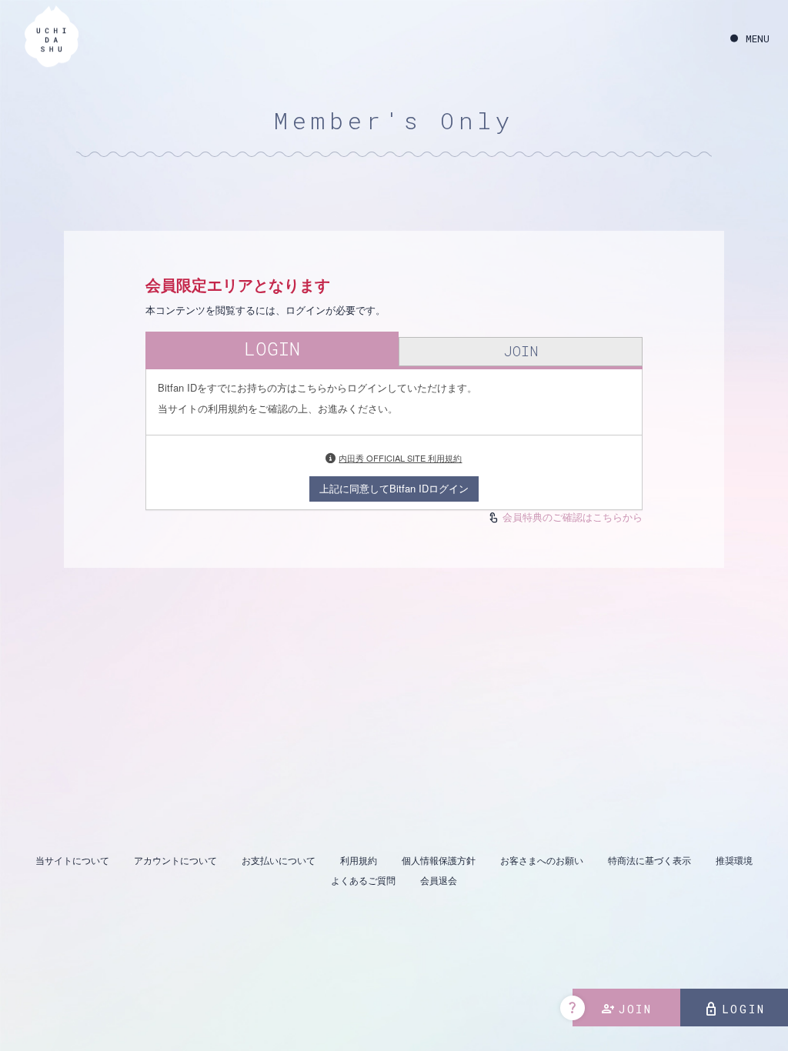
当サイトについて (72, 859)
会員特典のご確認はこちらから (573, 516)
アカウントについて (175, 859)
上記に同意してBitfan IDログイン (394, 488)
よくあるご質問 (363, 879)
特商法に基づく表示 (649, 859)
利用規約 (358, 859)
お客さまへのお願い (541, 859)
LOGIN (734, 1009)
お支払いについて (279, 859)
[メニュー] (750, 39)
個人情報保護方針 (439, 859)
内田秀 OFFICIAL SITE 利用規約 (400, 458)
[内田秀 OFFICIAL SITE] (51, 38)
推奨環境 (734, 859)
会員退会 (438, 879)
